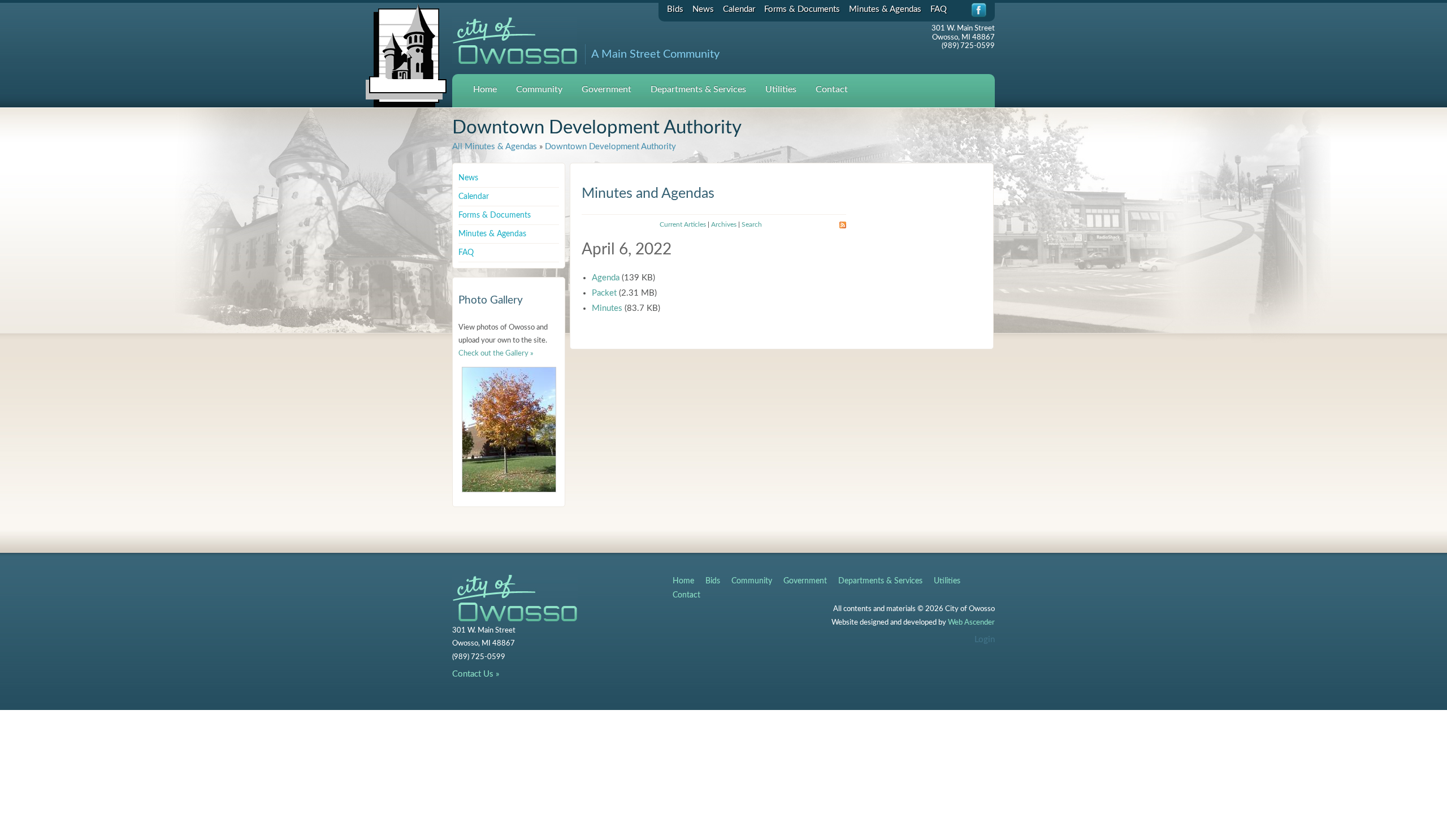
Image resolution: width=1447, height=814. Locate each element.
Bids (675, 9)
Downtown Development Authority (610, 146)
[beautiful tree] (509, 429)
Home (485, 89)
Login (984, 639)
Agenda (605, 278)
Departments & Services (698, 89)
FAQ (938, 9)
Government (606, 89)
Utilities (780, 89)
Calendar (739, 9)
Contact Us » (475, 674)
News (703, 9)
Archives (724, 224)
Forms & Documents (802, 9)
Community (539, 89)
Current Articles (683, 224)
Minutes (607, 308)
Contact (832, 89)
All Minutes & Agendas (494, 146)
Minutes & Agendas (885, 9)
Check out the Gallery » (496, 353)
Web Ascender (971, 622)
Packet (604, 293)
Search (752, 224)
